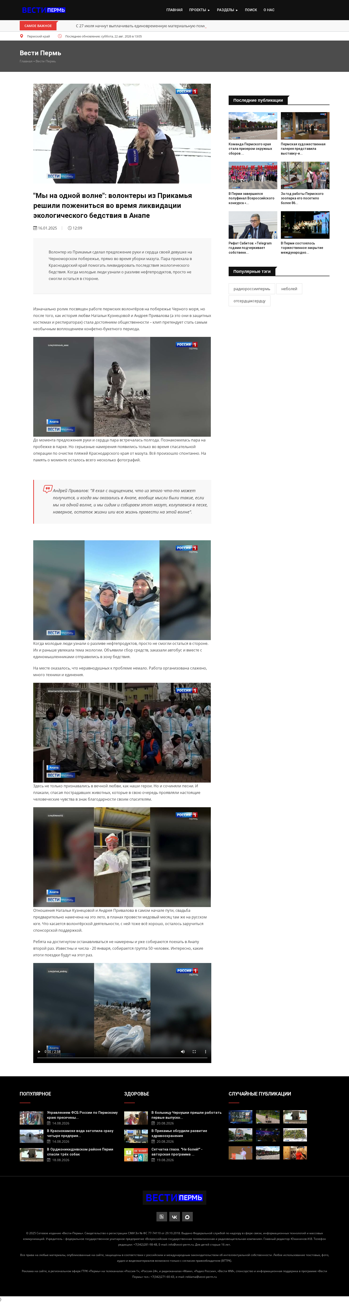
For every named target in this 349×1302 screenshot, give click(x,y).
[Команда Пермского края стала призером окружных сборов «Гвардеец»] (253, 125)
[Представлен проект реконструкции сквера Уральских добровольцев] (295, 1135)
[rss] (161, 1216)
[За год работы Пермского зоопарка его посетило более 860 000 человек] (305, 175)
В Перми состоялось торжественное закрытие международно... (302, 247)
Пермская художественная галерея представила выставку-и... (303, 148)
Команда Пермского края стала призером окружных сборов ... (250, 148)
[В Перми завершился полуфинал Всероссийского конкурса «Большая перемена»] (253, 175)
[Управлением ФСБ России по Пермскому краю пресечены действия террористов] (31, 1117)
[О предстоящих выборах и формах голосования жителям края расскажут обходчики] (295, 1153)
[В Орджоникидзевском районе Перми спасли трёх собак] (31, 1154)
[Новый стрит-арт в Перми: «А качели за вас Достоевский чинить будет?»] (240, 1116)
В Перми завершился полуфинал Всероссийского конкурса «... (251, 198)
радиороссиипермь (252, 288)
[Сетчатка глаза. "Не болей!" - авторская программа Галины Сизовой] (136, 1154)
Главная (174, 10)
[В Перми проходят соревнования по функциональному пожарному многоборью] (268, 1116)
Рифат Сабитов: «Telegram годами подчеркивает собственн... (250, 247)
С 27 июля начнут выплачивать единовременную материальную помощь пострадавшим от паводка (169, 25)
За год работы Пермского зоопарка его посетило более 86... (302, 198)
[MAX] (187, 1216)
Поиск (251, 10)
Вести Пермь (46, 61)
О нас (269, 10)
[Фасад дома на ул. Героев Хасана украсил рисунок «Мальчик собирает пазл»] (240, 1135)
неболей (289, 288)
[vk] (174, 1216)
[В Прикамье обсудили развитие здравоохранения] (136, 1135)
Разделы (227, 10)
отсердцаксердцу (249, 300)
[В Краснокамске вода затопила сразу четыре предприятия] (31, 1135)
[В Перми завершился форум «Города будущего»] (268, 1135)
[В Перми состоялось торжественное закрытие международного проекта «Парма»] (305, 224)
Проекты (199, 10)
